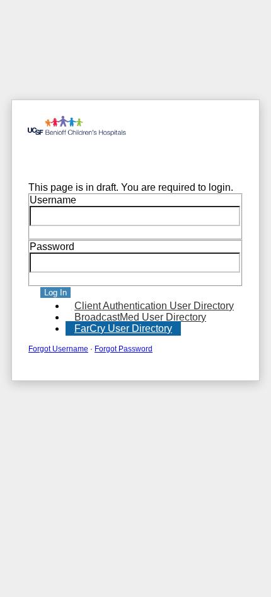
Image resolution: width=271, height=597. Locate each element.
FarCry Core (47, 160)
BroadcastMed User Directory (140, 317)
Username (53, 200)
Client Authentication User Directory (154, 305)
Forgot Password (124, 348)
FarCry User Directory (123, 328)
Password (52, 246)
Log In (55, 292)
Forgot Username (58, 348)
